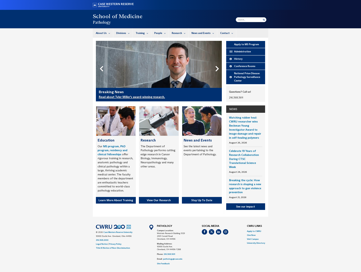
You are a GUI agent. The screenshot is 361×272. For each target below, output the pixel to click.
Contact (225, 33)
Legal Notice (102, 244)
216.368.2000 (102, 240)
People (158, 33)
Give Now (251, 235)
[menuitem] (103, 33)
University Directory (256, 243)
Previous (102, 64)
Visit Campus (253, 239)
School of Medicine (117, 16)
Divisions (121, 33)
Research (177, 33)
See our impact (245, 206)
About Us (101, 33)
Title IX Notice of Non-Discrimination (113, 248)
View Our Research (159, 200)
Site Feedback (163, 263)
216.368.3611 (169, 254)
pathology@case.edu (172, 259)
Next (218, 64)
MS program (111, 146)
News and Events (201, 33)
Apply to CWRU (254, 231)
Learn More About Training (115, 200)
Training (140, 33)
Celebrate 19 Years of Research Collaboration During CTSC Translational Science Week (244, 159)
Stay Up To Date (201, 200)
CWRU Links (254, 226)
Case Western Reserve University (117, 232)
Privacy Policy (115, 244)
